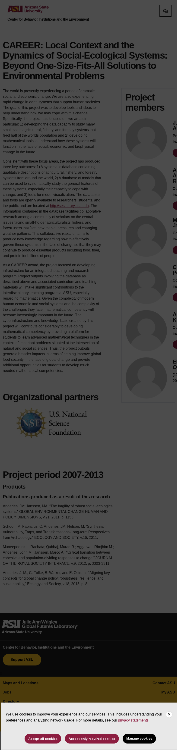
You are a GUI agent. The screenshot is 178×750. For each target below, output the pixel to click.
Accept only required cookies (92, 739)
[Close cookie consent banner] (169, 714)
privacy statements (133, 720)
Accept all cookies (42, 739)
